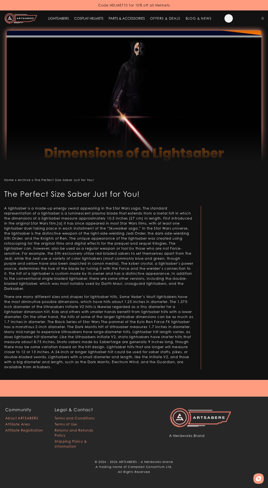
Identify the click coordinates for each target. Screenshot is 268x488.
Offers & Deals (165, 18)
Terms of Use (66, 424)
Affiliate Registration (24, 430)
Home (9, 180)
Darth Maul (111, 283)
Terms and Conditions (75, 418)
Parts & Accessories (127, 18)
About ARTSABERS (21, 418)
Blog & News (198, 18)
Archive (24, 180)
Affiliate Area (17, 424)
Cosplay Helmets (88, 18)
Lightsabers (58, 18)
